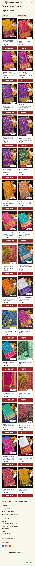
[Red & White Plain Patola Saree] (26, 450)
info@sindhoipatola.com (8, 538)
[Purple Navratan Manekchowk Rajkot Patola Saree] (9, 163)
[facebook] (2, 546)
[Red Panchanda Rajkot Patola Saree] (26, 34)
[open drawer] (3, 2)
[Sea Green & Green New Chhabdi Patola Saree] (26, 355)
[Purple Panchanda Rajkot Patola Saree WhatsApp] (9, 131)
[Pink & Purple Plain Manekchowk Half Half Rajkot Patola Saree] (9, 66)
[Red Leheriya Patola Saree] (9, 482)
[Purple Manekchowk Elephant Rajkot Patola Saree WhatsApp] (26, 99)
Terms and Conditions (8, 511)
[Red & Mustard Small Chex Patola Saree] (9, 259)
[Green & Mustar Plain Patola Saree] (26, 482)
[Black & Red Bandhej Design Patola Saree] (26, 418)
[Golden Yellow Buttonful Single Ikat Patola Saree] (9, 195)
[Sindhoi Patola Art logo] (6, 2)
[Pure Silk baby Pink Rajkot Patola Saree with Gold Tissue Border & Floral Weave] (9, 227)
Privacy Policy (6, 508)
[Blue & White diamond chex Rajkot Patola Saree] (26, 291)
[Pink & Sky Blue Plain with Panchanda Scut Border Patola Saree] (9, 450)
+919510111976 (6, 533)
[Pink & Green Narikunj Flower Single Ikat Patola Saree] (26, 163)
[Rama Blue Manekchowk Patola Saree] (9, 324)
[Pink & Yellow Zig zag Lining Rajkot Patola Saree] (9, 34)
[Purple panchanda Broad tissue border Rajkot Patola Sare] (26, 324)
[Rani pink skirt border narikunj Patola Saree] (9, 386)
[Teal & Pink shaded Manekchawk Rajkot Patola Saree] (26, 227)
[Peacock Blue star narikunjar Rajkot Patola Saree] (26, 259)
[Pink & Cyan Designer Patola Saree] (9, 355)
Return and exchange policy (10, 514)
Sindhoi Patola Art (15, 2)
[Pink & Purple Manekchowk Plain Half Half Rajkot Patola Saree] (26, 66)
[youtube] (10, 546)
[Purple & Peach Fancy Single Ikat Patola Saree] (26, 195)
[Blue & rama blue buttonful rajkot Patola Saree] (9, 418)
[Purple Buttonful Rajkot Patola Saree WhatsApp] (26, 131)
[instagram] (6, 546)
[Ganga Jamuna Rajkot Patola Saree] (9, 291)
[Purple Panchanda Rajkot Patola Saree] (9, 99)
